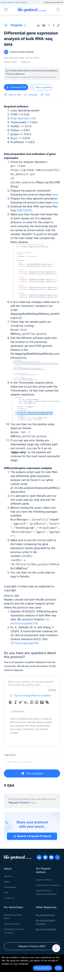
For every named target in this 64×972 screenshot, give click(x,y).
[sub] (26, 702)
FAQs (6, 892)
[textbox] (32, 761)
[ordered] (36, 702)
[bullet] (31, 702)
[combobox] (32, 761)
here (55, 194)
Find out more (42, 968)
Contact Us (9, 898)
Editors (7, 881)
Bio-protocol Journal (45, 915)
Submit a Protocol (44, 879)
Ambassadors (10, 887)
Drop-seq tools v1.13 (23, 118)
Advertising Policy (12, 924)
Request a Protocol (19, 802)
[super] (21, 702)
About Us (8, 876)
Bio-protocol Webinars (46, 929)
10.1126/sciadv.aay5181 (25, 643)
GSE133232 (24, 210)
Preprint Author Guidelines (48, 885)
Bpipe (14, 138)
